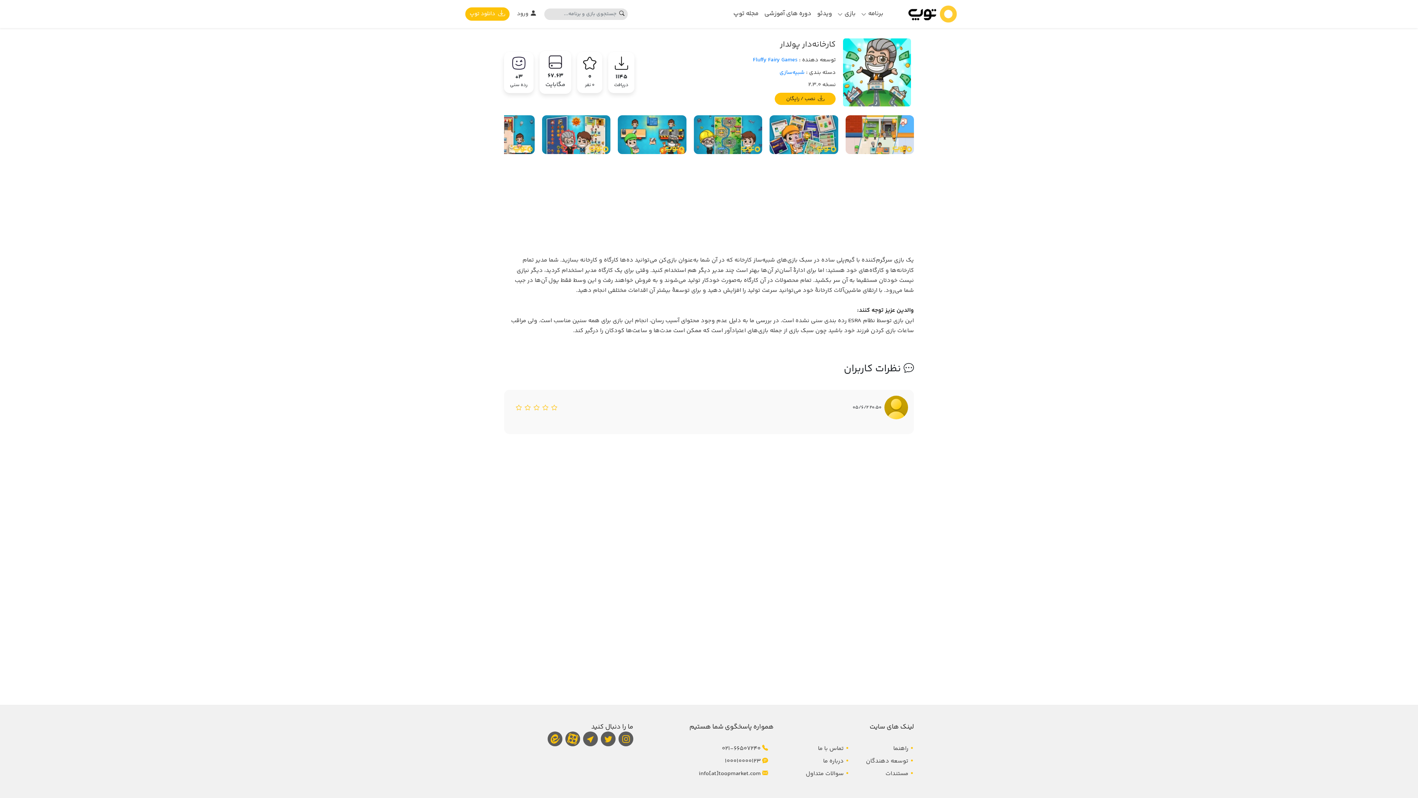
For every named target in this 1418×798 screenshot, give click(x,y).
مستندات (897, 773)
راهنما (900, 748)
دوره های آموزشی (787, 13)
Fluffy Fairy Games (775, 60)
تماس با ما (831, 748)
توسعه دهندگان (887, 761)
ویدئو (824, 13)
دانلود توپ (483, 14)
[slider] (536, 407)
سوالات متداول (825, 773)
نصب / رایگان (801, 99)
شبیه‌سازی (792, 72)
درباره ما (833, 761)
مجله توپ (745, 13)
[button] (872, 14)
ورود (523, 14)
